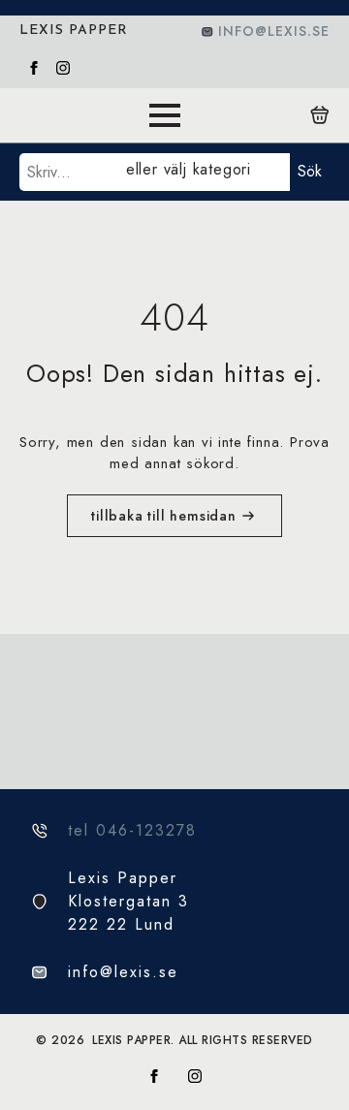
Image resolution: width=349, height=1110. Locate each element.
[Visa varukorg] (320, 115)
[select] (204, 172)
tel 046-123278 (132, 830)
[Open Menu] (164, 115)
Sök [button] (310, 171)
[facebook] (33, 67)
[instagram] (63, 67)
